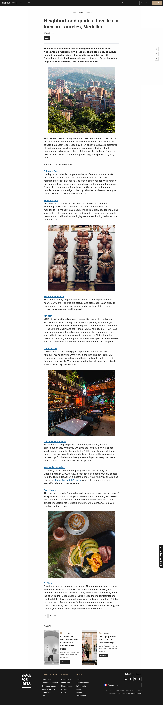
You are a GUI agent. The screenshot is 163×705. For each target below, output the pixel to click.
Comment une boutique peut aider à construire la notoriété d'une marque (69, 642)
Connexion (144, 3)
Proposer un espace (50, 683)
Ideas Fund (65, 683)
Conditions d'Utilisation (134, 693)
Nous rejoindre (67, 686)
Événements (81, 686)
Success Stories (82, 683)
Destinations (81, 696)
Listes (47, 38)
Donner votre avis (161, 556)
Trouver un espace (49, 686)
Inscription (157, 3)
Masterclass (65, 662)
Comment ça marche (128, 2)
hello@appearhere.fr (133, 674)
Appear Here (66, 679)
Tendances (103, 655)
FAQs (63, 693)
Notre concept (47, 679)
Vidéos (88, 12)
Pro (43, 696)
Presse (64, 689)
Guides (23, 2)
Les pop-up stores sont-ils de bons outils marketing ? (107, 639)
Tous (74, 12)
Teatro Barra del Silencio (68, 480)
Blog (29, 2)
